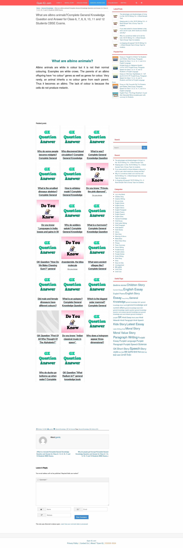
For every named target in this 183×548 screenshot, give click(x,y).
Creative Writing (120, 199)
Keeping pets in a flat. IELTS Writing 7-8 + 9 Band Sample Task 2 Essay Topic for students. (133, 23)
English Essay (119, 205)
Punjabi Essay (113, 3)
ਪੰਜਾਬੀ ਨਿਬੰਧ (118, 269)
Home (58, 3)
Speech (135, 348)
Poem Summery (120, 245)
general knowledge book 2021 (134, 308)
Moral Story (69, 3)
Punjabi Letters (119, 252)
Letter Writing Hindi (119, 329)
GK (90, 429)
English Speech (120, 214)
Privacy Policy (72, 543)
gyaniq (51, 429)
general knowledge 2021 (133, 302)
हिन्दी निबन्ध (123, 3)
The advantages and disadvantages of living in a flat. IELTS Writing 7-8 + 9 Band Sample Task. (133, 16)
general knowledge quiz (134, 312)
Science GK (95, 429)
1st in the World (120, 194)
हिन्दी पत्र (144, 352)
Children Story (119, 197)
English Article (119, 203)
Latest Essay (135, 324)
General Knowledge (97, 3)
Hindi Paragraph (120, 225)
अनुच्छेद (115, 352)
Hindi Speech (119, 227)
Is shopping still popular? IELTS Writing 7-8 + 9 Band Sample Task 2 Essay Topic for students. (133, 45)
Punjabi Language (127, 340)
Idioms (117, 232)
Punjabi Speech (130, 344)
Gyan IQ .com (44, 3)
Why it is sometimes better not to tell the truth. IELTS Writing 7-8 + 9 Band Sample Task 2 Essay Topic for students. (132, 38)
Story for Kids (119, 263)
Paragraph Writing (125, 337)
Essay (117, 297)
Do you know (119, 201)
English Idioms (119, 208)
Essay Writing (125, 298)
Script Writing (119, 256)
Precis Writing (119, 247)
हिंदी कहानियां (118, 267)
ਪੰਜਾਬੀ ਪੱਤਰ (118, 272)
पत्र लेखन (121, 352)
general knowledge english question (124, 310)
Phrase (117, 243)
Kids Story (118, 234)
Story (116, 261)
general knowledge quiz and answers (129, 313)
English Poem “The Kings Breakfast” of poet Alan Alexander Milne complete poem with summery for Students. (133, 95)
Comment (43, 480)
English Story (119, 216)
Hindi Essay (119, 221)
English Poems (82, 3)
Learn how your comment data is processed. (74, 524)
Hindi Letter (135, 317)
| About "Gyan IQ (96, 543)
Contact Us (84, 543)
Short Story (118, 258)
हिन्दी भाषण (116, 355)
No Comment (72, 429)
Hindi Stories (119, 230)
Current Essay (118, 290)
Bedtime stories (119, 285)
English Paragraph (120, 210)
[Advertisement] (72, 42)
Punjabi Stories (119, 254)
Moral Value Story (120, 241)
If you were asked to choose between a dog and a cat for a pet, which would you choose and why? (133, 30)
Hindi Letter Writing (121, 223)
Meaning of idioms (120, 236)
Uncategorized (119, 265)
